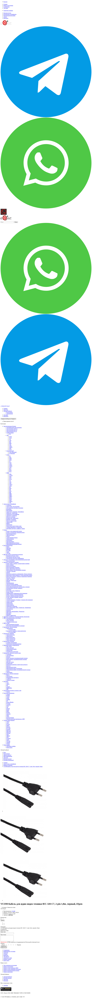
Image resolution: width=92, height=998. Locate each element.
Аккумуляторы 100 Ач (11, 428)
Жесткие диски (10, 662)
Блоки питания (10, 620)
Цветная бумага (10, 541)
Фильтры (8, 610)
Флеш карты (9, 747)
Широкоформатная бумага (12, 542)
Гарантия (5, 952)
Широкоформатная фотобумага (14, 544)
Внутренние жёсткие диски (13, 557)
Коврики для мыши (11, 519)
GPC (10, 482)
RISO (7, 711)
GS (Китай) (12, 453)
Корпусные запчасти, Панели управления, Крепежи (19, 576)
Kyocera (8, 703)
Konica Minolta (9, 702)
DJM (10, 458)
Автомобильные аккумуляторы (14, 427)
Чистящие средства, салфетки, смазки (15, 528)
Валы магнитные (10, 561)
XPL (10, 448)
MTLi (10, 498)
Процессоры (9, 650)
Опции (8, 691)
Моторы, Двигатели (11, 580)
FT (10, 461)
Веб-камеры (9, 510)
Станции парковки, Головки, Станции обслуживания (19, 599)
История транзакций (8, 760)
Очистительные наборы (12, 584)
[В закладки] (4, 923)
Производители (7, 13)
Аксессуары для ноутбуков (12, 506)
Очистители (9, 676)
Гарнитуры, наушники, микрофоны (15, 511)
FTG (10, 462)
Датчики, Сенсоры (11, 571)
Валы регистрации (11, 566)
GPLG (10, 484)
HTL (10, 491)
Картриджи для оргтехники (10, 627)
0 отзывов (4, 907)
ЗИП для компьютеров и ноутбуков (12, 618)
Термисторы (9, 602)
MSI (7, 689)
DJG (10, 457)
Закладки (5, 757)
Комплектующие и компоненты (11, 645)
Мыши (8, 523)
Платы (8, 671)
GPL (10, 440)
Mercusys (8, 730)
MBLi (10, 496)
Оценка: (3, 943)
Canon (7, 697)
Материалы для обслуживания (10, 673)
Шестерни (8, 612)
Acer (7, 682)
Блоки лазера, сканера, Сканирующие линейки (17, 563)
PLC (10, 469)
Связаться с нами (7, 957)
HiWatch (8, 549)
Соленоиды (9, 598)
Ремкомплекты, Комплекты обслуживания (16, 593)
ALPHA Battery (10, 432)
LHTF (10, 465)
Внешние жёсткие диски (12, 555)
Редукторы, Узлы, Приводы (13, 590)
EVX (10, 438)
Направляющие (10, 583)
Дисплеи (8, 660)
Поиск (16, 222)
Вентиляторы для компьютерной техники (16, 659)
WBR (7, 472)
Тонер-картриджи (10, 640)
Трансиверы (9, 672)
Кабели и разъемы (10, 517)
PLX (10, 471)
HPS (10, 488)
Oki (7, 707)
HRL (10, 443)
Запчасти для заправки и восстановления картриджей (16, 559)
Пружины (8, 589)
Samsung (8, 713)
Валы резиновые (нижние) (12, 567)
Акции (5, 16)
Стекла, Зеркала (10, 601)
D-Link (8, 724)
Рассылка (5, 980)
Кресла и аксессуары (11, 520)
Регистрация (9, 412)
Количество (3, 917)
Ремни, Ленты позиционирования (14, 594)
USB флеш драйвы (11, 746)
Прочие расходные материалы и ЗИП (15, 719)
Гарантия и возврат (8, 10)
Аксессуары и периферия (9, 504)
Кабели (8, 572)
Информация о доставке (9, 951)
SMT (10, 500)
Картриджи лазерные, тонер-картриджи (16, 631)
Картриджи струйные (8, 641)
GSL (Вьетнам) (13, 452)
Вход (4, 752)
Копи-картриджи (10, 637)
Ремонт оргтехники (8, 5)
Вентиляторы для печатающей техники (16, 570)
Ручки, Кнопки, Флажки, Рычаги (14, 597)
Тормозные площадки (11, 606)
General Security (10, 450)
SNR (7, 737)
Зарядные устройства (11, 515)
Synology (8, 738)
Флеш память (6, 745)
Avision (8, 694)
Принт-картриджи (10, 638)
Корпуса (8, 666)
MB (10, 492)
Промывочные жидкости (12, 677)
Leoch (7, 454)
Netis (7, 734)
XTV (10, 449)
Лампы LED (9, 522)
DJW (10, 460)
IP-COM (8, 550)
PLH (10, 470)
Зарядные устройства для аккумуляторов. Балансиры (16, 616)
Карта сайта (6, 960)
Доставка (5, 8)
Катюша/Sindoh (10, 717)
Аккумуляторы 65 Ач (11, 431)
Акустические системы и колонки (14, 507)
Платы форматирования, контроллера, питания (17, 586)
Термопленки (9, 603)
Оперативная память (11, 649)
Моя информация (7, 756)
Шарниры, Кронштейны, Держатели (15, 611)
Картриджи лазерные (8, 633)
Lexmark (8, 704)
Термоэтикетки (10, 539)
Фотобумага (9, 540)
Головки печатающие (11, 642)
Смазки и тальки (10, 680)
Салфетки (8, 678)
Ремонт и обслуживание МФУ (10, 968)
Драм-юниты (9, 628)
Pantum (8, 708)
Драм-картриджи (10, 634)
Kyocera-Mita (12, 629)
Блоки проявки (10, 564)
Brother (8, 695)
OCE (7, 706)
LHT (10, 463)
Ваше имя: (3, 932)
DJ (9, 456)
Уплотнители (9, 609)
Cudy (7, 723)
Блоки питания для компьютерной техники (17, 658)
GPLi (10, 485)
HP (10, 487)
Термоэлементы (10, 605)
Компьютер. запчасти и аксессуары (12, 653)
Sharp (7, 715)
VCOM (13, 911)
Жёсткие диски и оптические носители (13, 554)
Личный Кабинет (7, 976)
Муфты (8, 581)
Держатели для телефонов (12, 514)
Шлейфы (8, 614)
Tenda (7, 552)
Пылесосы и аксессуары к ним (13, 526)
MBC (10, 493)
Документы (6, 956)
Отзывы (5, 4)
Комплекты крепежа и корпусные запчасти (16, 664)
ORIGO (8, 735)
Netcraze (8, 733)
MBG (10, 495)
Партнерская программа (9, 15)
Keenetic (8, 729)
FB (10, 434)
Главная (5, 762)
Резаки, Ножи (9, 592)
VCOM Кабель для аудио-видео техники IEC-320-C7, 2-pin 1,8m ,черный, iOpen (22, 766)
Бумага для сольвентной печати (14, 531)
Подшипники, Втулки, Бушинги (14, 588)
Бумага (5, 529)
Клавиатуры (9, 663)
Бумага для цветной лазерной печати (15, 532)
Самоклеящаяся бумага (12, 537)
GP (10, 439)
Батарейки (8, 509)
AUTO (11, 475)
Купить (2, 920)
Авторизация (9, 413)
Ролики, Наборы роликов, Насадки (15, 596)
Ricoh (7, 710)
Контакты (5, 18)
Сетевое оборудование (9, 720)
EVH (10, 436)
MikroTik (8, 732)
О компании (6, 6)
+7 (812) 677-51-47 (5, 406)
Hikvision (8, 548)
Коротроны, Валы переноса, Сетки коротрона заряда (19, 575)
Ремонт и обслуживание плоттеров (12, 969)
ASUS (7, 684)
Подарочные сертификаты (9, 14)
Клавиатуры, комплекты (12, 518)
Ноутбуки (5, 681)
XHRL (10, 447)
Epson (7, 698)
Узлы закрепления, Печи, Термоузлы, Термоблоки (18, 607)
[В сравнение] (4, 924)
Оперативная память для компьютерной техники (18, 669)
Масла (7, 675)
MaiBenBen (9, 688)
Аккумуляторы (10, 619)
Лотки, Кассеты (10, 579)
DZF (10, 476)
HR (10, 441)
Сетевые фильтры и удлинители (14, 527)
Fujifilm (8, 699)
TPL (10, 444)
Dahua (7, 546)
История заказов (7, 758)
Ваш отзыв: (3, 934)
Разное (8, 536)
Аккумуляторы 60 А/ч (11, 430)
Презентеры (9, 524)
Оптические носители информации (15, 558)
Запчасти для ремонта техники (11, 562)
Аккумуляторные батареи (9, 426)
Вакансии (5, 955)
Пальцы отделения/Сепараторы (14, 585)
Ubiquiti (8, 742)
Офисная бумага (10, 535)
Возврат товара (7, 959)
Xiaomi (8, 743)
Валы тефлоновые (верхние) (13, 568)
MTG (10, 497)
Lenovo (8, 686)
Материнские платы (11, 667)
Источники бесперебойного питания (15, 625)
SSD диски (9, 646)
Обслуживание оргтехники (10, 965)
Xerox (7, 716)
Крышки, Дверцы (10, 577)
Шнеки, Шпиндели (11, 615)
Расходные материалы (8, 693)
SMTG (10, 501)
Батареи (8, 656)
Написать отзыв (11, 907)
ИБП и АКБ (6, 623)
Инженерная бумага (11, 533)
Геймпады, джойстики (11, 513)
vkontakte (5, 985)
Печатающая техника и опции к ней (12, 690)
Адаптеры (8, 505)
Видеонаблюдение (8, 545)
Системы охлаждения (11, 621)
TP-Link (8, 553)
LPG (10, 467)
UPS (10, 445)
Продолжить (4, 946)
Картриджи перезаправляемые (13, 643)
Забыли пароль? (7, 755)
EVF (10, 478)
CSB (7, 435)
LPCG (10, 466)
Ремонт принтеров (8, 971)
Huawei (8, 726)
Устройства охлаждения (12, 651)
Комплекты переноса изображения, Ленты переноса (19, 574)
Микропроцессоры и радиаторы (14, 668)
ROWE (8, 712)
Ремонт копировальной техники (11, 970)
